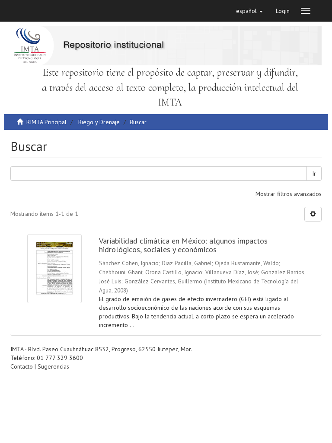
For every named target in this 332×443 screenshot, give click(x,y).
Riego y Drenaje (99, 122)
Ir (314, 173)
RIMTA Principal (46, 122)
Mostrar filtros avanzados (288, 194)
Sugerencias (53, 366)
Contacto (21, 366)
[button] (249, 11)
